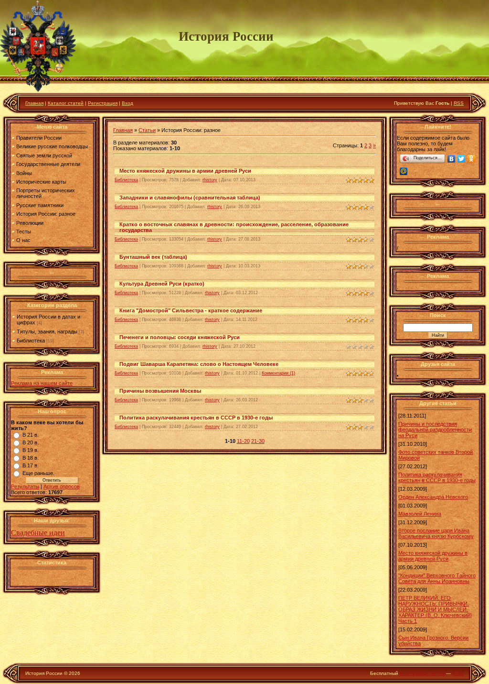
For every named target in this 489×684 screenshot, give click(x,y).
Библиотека (31, 340)
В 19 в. (30, 450)
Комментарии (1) (278, 373)
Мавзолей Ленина (419, 514)
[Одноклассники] (472, 159)
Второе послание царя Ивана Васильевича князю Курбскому (436, 533)
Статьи (147, 130)
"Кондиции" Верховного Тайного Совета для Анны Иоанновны (437, 578)
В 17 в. (30, 465)
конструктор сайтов (422, 673)
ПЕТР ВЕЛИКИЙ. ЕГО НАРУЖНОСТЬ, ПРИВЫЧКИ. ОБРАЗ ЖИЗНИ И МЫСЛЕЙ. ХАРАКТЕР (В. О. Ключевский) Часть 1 (435, 609)
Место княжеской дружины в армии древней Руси (185, 171)
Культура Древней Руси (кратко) (161, 284)
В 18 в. (30, 458)
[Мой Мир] (404, 171)
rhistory (209, 179)
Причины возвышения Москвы (160, 391)
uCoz (458, 673)
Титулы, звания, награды (47, 331)
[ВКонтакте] (451, 159)
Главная (34, 103)
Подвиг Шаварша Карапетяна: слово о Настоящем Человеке (198, 364)
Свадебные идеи (38, 533)
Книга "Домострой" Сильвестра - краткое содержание (190, 310)
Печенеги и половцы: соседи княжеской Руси (179, 337)
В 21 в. (30, 435)
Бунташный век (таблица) (153, 257)
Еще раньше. (38, 473)
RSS (459, 103)
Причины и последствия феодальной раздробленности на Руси (435, 429)
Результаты (25, 486)
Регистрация (102, 103)
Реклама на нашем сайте (42, 383)
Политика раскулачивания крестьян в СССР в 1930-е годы (196, 417)
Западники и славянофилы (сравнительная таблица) (189, 197)
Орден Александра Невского (433, 497)
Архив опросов (61, 486)
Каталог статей (66, 103)
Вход (127, 103)
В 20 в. (30, 442)
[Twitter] (462, 159)
